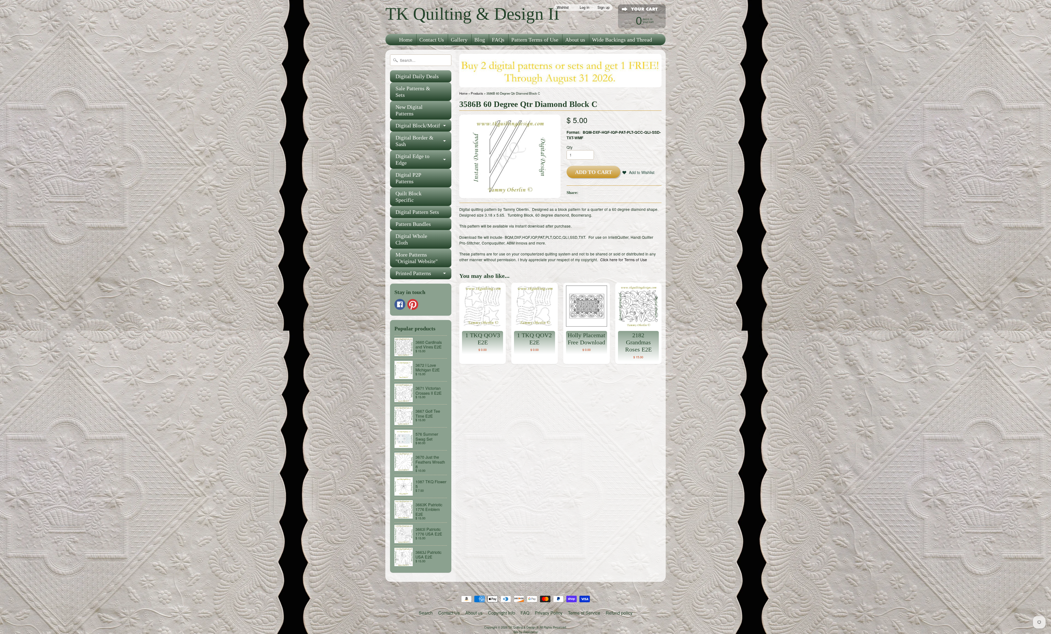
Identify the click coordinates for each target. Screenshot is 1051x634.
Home (405, 40)
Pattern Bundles (413, 224)
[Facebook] (399, 304)
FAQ (525, 613)
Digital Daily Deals (417, 76)
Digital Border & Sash (414, 141)
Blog (479, 40)
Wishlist (563, 7)
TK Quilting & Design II (472, 14)
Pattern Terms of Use (534, 40)
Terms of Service (584, 613)
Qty (570, 147)
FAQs (498, 40)
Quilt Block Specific (408, 196)
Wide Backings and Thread (622, 40)
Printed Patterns (413, 273)
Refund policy (619, 613)
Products (477, 93)
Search (426, 613)
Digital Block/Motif (417, 126)
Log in (584, 7)
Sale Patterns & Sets (412, 91)
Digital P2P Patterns (408, 178)
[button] (638, 172)
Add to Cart (593, 172)
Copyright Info (501, 613)
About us (575, 40)
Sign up (603, 7)
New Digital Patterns (409, 110)
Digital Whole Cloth (411, 239)
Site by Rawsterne (525, 632)
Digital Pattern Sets (417, 212)
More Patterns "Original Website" (416, 258)
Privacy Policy (548, 613)
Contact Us (431, 40)
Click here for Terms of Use (623, 259)
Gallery (459, 40)
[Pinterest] (412, 304)
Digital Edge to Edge (412, 159)
